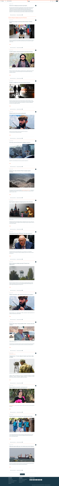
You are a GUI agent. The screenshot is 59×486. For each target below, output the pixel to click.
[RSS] (39, 479)
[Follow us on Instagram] (35, 479)
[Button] (13, 47)
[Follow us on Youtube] (33, 479)
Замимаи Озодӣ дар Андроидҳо (23, 479)
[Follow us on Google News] (30, 479)
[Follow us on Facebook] (31, 479)
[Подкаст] (41, 479)
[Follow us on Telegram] (38, 479)
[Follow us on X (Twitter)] (36, 479)
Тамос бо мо (9, 483)
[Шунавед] (55, 1)
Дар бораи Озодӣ (10, 479)
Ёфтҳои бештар (22, 474)
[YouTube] (53, 1)
